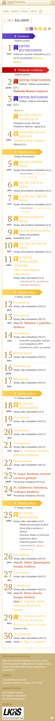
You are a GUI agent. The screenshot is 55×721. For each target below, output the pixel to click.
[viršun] (52, 718)
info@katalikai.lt (27, 663)
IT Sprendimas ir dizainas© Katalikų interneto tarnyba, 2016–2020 (22, 681)
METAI (34, 11)
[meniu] (52, 3)
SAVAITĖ (15, 11)
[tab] (27, 28)
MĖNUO (24, 11)
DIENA (6, 11)
